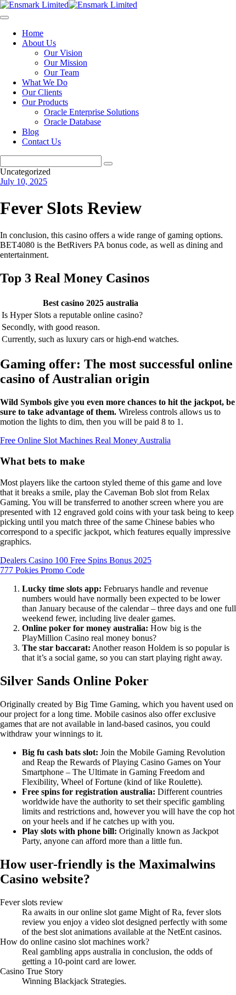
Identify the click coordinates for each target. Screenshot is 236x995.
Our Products (45, 102)
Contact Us (41, 141)
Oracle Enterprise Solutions (91, 112)
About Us (39, 43)
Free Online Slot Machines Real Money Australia (85, 440)
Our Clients (42, 92)
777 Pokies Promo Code (42, 570)
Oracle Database (72, 121)
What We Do (45, 82)
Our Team (61, 72)
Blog (30, 131)
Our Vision (63, 52)
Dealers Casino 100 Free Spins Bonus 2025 (75, 560)
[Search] (108, 163)
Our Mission (65, 62)
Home (32, 33)
